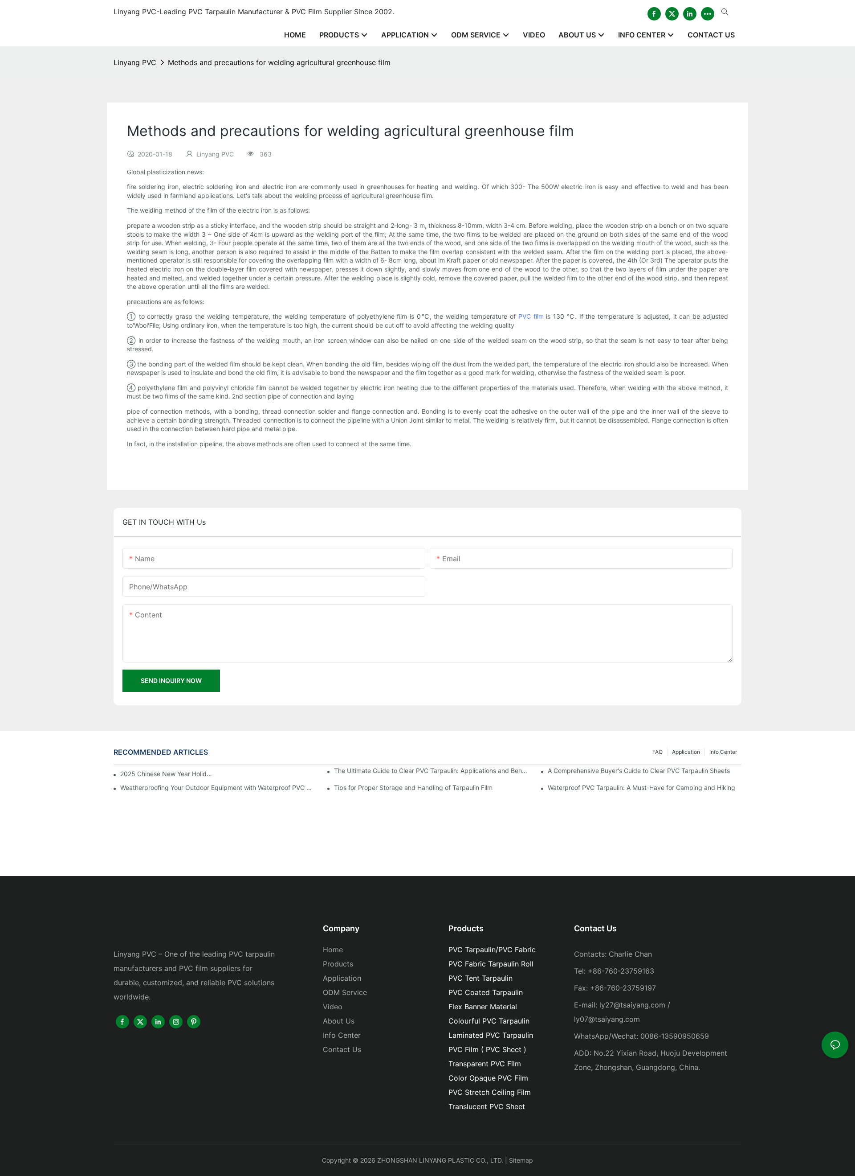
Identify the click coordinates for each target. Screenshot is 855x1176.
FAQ (657, 751)
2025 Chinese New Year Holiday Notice (167, 773)
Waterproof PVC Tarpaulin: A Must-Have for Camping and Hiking (641, 787)
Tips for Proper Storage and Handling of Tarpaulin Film (413, 787)
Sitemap (521, 1160)
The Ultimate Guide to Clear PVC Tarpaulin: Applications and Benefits (431, 770)
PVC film (531, 316)
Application (686, 751)
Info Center (723, 751)
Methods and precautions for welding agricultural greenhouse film (279, 62)
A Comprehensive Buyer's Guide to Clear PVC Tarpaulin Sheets (639, 770)
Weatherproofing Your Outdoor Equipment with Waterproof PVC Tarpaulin (217, 787)
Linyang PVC (135, 62)
